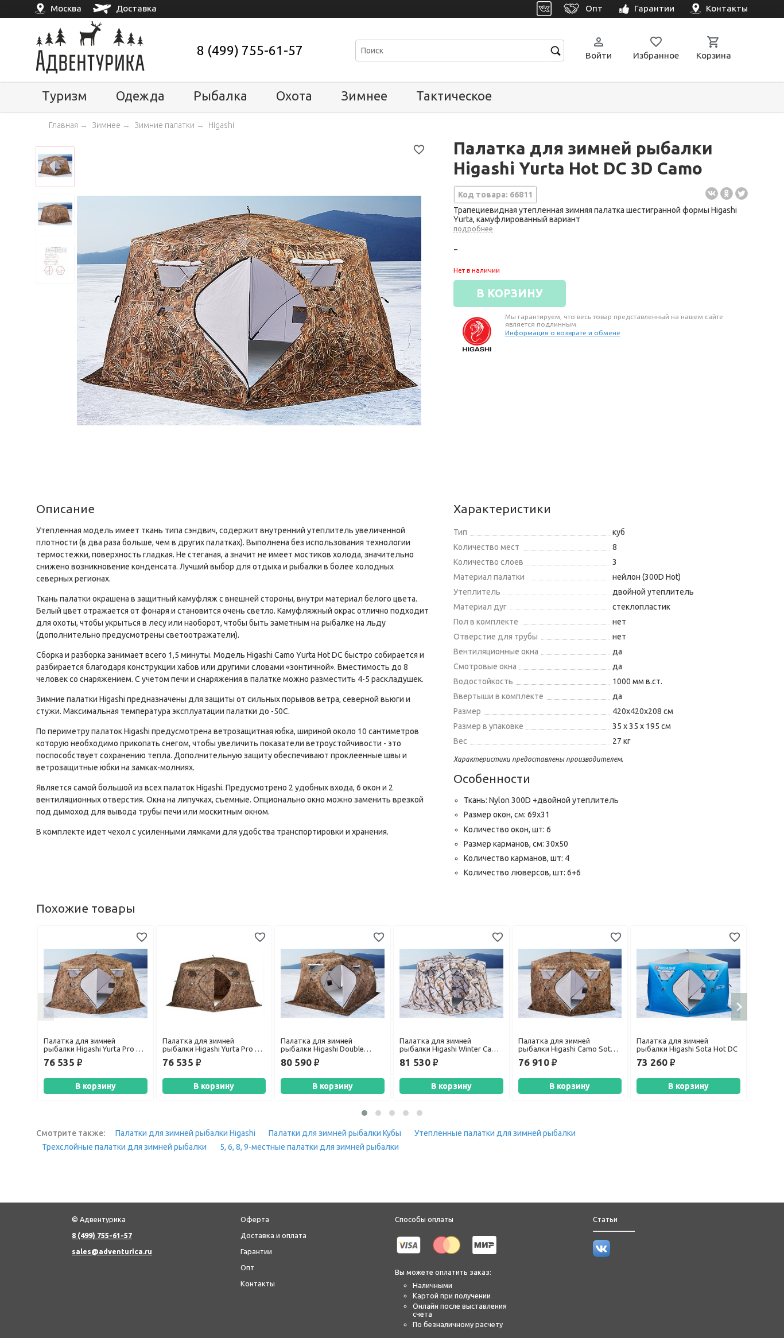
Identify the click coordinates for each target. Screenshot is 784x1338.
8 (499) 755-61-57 (250, 50)
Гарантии (256, 1251)
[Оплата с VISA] (408, 1256)
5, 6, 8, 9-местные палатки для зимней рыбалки (309, 1146)
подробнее (473, 228)
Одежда (140, 95)
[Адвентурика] (115, 50)
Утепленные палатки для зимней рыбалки (495, 1133)
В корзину (95, 1086)
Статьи (605, 1219)
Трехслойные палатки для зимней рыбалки (124, 1146)
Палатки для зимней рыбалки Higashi (185, 1133)
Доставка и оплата (273, 1235)
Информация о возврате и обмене (562, 332)
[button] (364, 1113)
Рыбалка (220, 95)
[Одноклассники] (726, 193)
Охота (294, 95)
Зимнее (364, 95)
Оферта (254, 1219)
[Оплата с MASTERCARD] (446, 1256)
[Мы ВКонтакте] (601, 1254)
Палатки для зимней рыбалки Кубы (335, 1133)
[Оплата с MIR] (484, 1256)
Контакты (257, 1283)
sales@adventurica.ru (112, 1251)
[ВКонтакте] (711, 193)
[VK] (544, 9)
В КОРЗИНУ (509, 293)
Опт (247, 1267)
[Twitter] (741, 193)
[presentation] (46, 1007)
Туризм (64, 95)
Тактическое (454, 95)
